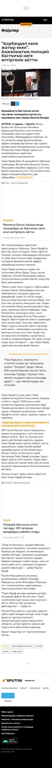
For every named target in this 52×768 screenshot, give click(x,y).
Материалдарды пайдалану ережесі (17, 715)
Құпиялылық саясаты (10, 723)
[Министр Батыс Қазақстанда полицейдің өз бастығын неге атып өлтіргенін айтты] (26, 199)
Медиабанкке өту (33, 99)
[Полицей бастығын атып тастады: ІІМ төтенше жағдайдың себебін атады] (26, 499)
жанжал (6, 651)
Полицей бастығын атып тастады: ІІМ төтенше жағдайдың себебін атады (21, 528)
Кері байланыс (8, 733)
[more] (47, 237)
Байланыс (5, 719)
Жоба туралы (7, 712)
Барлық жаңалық (9, 688)
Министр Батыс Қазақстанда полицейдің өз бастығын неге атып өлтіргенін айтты (24, 228)
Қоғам (46, 688)
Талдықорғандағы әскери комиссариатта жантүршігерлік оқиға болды (25, 424)
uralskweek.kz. (25, 177)
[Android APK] (9, 741)
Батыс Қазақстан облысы (22, 646)
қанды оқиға (17, 651)
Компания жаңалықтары (22, 719)
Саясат (23, 688)
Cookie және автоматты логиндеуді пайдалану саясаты (17, 728)
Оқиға (6, 520)
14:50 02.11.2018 (8, 65)
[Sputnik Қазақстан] (8, 21)
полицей (38, 646)
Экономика (35, 688)
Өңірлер (8, 220)
